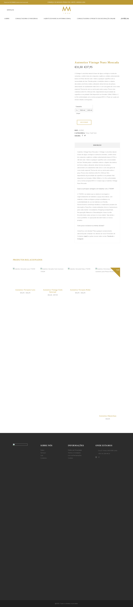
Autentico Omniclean (107, 416)
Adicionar (84, 122)
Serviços (43, 453)
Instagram (80, 239)
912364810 (13, 2)
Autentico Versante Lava (25, 290)
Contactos (44, 458)
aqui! (85, 236)
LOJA (83, 2)
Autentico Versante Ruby (80, 290)
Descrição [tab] (97, 145)
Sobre (42, 450)
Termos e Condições (74, 453)
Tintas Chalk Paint (91, 133)
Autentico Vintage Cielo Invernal (53, 291)
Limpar (78, 113)
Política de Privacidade (75, 450)
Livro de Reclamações (74, 455)
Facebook (110, 236)
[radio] (77, 110)
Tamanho (79, 107)
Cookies (70, 458)
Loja (42, 455)
